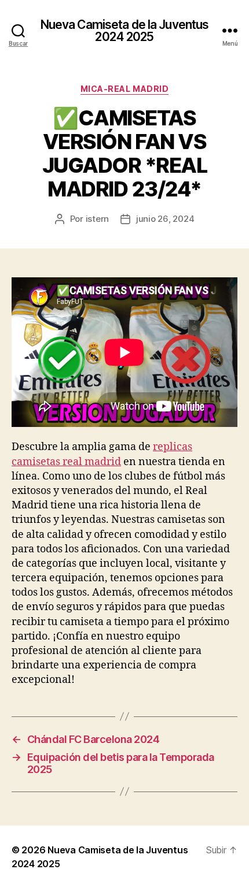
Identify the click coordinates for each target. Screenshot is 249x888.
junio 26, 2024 (165, 218)
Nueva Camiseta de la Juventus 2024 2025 (125, 30)
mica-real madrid (124, 89)
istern (97, 218)
